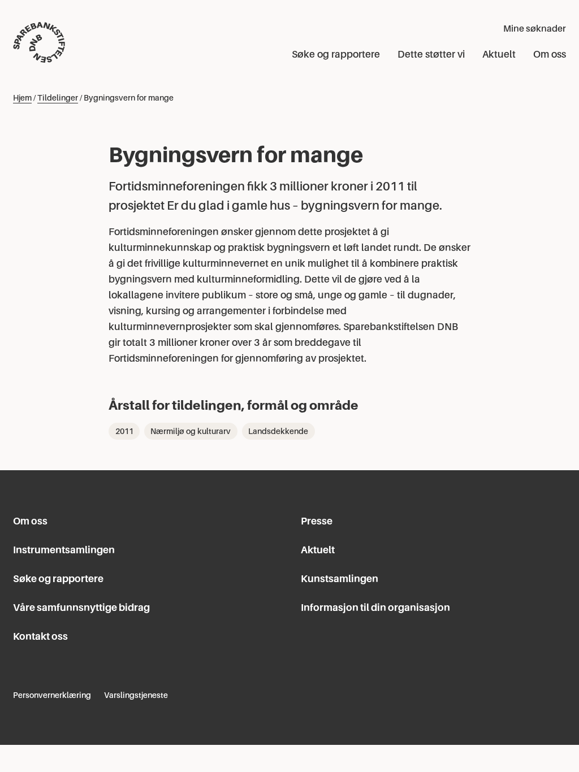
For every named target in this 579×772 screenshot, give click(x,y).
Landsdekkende (278, 431)
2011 (124, 431)
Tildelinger (57, 97)
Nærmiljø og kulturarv (190, 431)
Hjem (22, 97)
